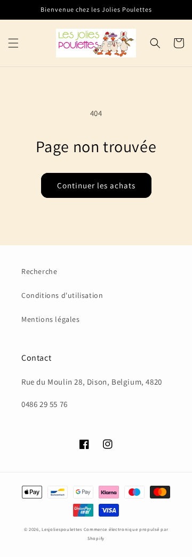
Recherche (39, 271)
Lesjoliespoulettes (62, 529)
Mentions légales (50, 319)
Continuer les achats (96, 185)
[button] (13, 43)
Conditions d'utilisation (62, 295)
